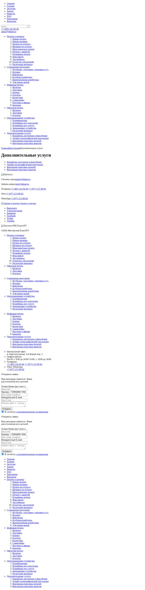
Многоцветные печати (23, 49)
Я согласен (26, 412)
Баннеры (16, 105)
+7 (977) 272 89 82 (37, 189)
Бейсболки (17, 74)
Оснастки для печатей (23, 62)
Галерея (10, 6)
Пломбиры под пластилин (25, 123)
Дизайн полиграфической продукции (30, 138)
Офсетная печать (15, 108)
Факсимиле (18, 57)
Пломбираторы (19, 120)
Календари (17, 97)
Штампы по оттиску (22, 46)
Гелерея (10, 461)
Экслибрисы (18, 59)
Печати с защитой (21, 51)
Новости (11, 13)
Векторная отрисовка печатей (26, 141)
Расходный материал (22, 64)
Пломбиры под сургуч (23, 125)
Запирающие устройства (24, 128)
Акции (10, 11)
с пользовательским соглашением (32, 412)
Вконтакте (12, 208)
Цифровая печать (15, 85)
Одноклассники (14, 210)
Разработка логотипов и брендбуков (29, 136)
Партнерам (12, 19)
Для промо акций (20, 82)
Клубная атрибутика (22, 77)
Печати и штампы (15, 36)
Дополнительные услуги (19, 133)
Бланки (16, 92)
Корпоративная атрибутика (25, 80)
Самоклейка (18, 100)
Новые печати (19, 39)
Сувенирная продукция (18, 67)
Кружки (16, 72)
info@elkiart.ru (22, 184)
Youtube (10, 221)
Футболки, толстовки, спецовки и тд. (30, 69)
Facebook (11, 216)
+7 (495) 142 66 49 (10, 29)
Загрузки (11, 8)
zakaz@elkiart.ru (8, 31)
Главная (10, 3)
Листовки (17, 90)
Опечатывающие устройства (21, 118)
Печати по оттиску (21, 44)
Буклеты (16, 95)
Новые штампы (19, 41)
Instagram (11, 213)
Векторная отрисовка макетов (26, 143)
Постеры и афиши (21, 102)
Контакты (11, 21)
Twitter (10, 218)
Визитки (16, 87)
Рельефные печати (21, 54)
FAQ (9, 16)
